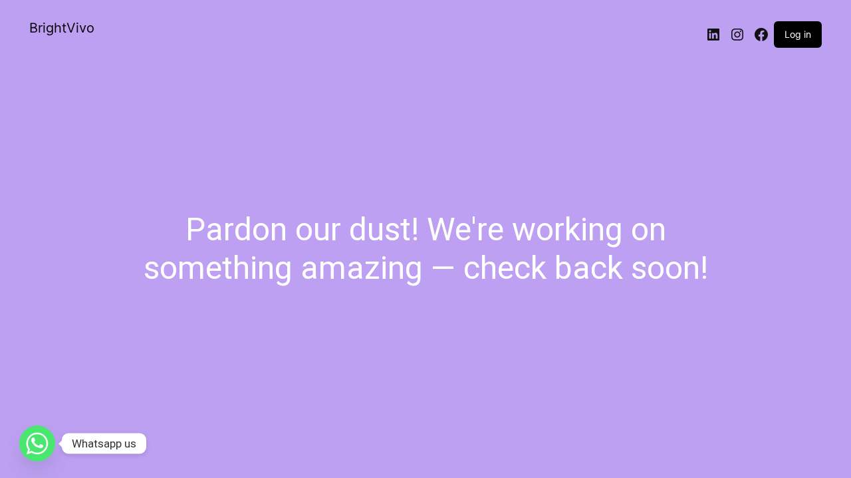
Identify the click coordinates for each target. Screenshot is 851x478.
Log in (798, 34)
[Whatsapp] (37, 443)
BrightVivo (61, 28)
